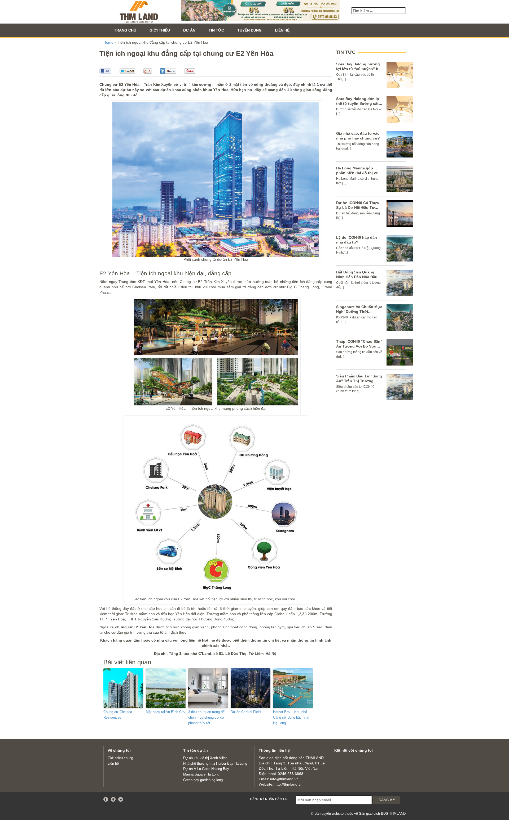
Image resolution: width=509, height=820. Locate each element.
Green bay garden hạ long (203, 780)
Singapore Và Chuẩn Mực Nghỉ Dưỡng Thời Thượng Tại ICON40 (359, 311)
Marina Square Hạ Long (201, 774)
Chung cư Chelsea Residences (117, 714)
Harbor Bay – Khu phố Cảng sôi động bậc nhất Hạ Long (291, 717)
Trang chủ (125, 30)
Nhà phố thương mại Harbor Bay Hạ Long (215, 763)
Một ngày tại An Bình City (165, 712)
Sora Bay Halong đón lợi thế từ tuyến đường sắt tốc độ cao (358, 103)
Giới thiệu (160, 30)
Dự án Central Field (246, 712)
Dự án (189, 30)
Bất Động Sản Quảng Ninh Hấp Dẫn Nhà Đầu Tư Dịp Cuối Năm (357, 277)
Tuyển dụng (249, 30)
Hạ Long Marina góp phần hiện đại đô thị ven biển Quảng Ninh (358, 173)
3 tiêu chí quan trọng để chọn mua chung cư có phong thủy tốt (206, 717)
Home (108, 42)
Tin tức (216, 30)
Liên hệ (282, 30)
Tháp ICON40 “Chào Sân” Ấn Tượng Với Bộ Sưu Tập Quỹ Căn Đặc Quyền (359, 346)
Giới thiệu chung (120, 758)
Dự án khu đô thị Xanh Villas (205, 758)
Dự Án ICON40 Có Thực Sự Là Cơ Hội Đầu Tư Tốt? (357, 207)
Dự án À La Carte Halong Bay (206, 769)
